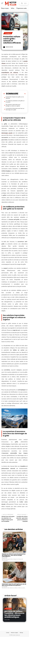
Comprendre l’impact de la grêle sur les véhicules (15, 97)
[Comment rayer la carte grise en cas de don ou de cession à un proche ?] (14, 572)
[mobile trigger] (2, 3)
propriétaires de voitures (9, 72)
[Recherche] (22, 3)
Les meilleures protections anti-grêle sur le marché (15, 101)
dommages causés (6, 133)
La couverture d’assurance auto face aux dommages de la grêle (15, 109)
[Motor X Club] (10, 3)
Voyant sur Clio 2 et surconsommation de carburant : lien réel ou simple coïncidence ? (14, 555)
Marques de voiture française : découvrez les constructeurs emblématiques (14, 614)
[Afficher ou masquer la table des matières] (22, 94)
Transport (8, 33)
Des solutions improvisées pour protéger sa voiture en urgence (13, 105)
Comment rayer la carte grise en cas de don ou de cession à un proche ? (14, 584)
